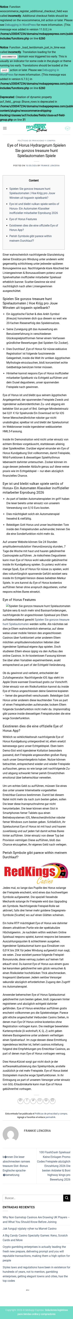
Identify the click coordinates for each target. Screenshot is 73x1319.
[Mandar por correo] (40, 1101)
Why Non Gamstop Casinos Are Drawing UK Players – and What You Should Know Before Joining (36, 1220)
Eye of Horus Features (23, 219)
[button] (5, 128)
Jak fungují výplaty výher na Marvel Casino (30, 1228)
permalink (50, 1117)
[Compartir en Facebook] (27, 1101)
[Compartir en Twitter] (33, 1101)
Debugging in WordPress (20, 25)
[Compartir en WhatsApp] (20, 1101)
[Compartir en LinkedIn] (52, 1101)
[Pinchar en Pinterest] (46, 1101)
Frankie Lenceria (50, 165)
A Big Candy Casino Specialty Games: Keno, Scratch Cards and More (35, 1238)
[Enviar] (66, 1198)
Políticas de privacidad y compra (36, 141)
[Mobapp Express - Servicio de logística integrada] (36, 128)
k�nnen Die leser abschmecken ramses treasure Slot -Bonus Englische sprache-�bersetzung (16, 1166)
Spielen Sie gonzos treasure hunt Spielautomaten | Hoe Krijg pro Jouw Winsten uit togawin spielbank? (32, 193)
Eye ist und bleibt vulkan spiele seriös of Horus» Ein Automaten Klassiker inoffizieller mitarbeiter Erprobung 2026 (34, 208)
